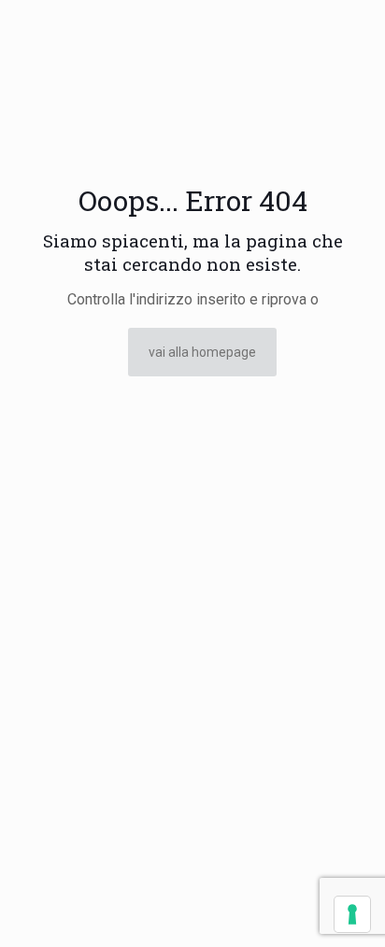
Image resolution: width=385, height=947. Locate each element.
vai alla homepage (202, 352)
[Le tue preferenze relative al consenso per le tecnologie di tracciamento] (352, 914)
